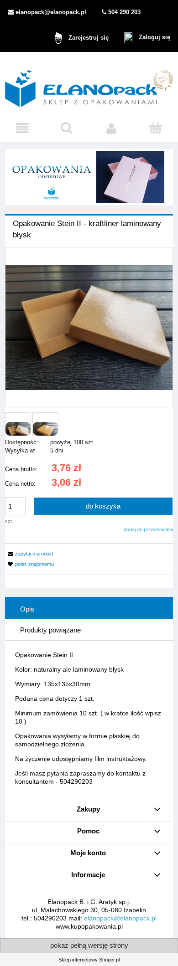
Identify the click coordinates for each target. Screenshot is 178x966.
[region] (89, 177)
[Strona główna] (89, 85)
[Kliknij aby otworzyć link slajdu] (89, 177)
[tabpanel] (89, 718)
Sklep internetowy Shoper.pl (89, 959)
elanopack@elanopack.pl (120, 918)
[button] (22, 128)
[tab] (89, 608)
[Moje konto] (111, 128)
